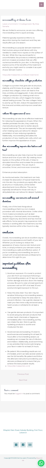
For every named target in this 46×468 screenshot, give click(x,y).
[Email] (30, 444)
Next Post (23, 380)
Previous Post (23, 374)
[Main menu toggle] (41, 4)
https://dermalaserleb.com (18, 366)
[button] (41, 463)
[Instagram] (16, 444)
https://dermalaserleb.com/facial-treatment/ (20, 75)
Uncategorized (25, 24)
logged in (19, 394)
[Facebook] (23, 444)
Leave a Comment (10, 24)
